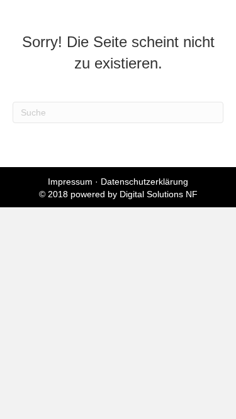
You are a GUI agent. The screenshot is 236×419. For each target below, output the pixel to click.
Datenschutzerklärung (144, 182)
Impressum (70, 182)
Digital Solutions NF (159, 194)
